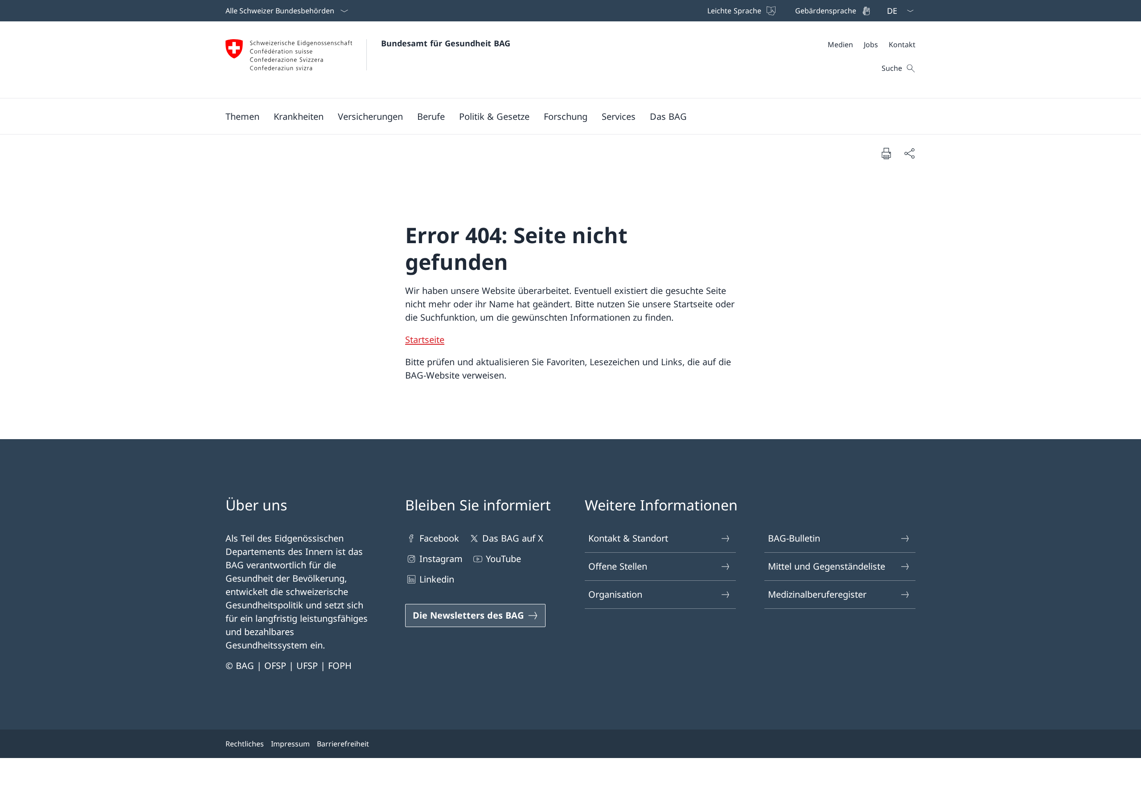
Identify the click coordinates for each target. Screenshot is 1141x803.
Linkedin (436, 579)
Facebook (439, 538)
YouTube (503, 559)
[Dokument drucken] (886, 153)
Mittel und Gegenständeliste (826, 566)
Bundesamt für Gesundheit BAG (445, 43)
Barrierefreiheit (343, 744)
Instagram (441, 559)
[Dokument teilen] (909, 153)
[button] (242, 116)
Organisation (615, 594)
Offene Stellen (617, 566)
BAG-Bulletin (794, 538)
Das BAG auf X (512, 538)
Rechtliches (245, 744)
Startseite (424, 340)
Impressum (290, 744)
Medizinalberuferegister (817, 594)
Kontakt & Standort (628, 538)
